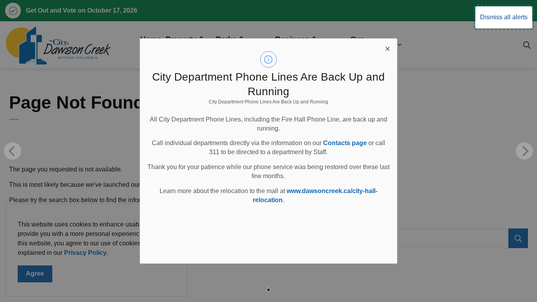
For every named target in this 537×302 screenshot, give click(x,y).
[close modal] (387, 48)
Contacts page (345, 143)
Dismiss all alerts (504, 17)
